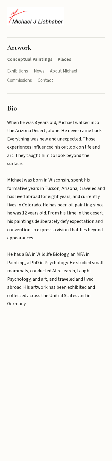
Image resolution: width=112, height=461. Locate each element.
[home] (35, 16)
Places (64, 59)
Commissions (19, 80)
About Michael (63, 71)
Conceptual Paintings (29, 59)
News (39, 71)
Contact (45, 80)
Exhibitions (17, 71)
